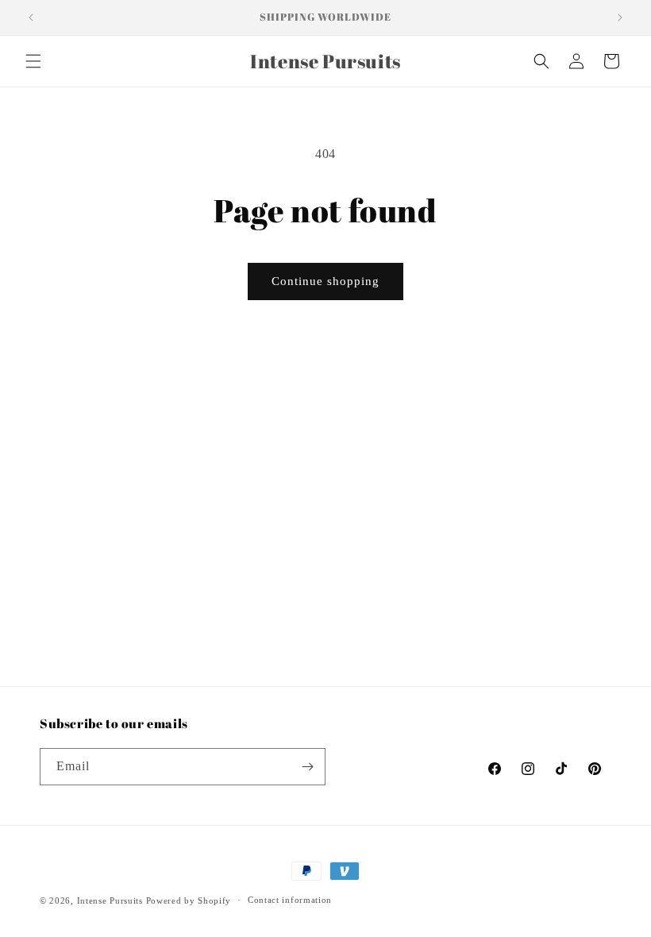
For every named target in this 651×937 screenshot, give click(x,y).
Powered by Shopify (189, 900)
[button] (33, 61)
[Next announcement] (620, 17)
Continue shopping (325, 281)
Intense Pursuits (110, 900)
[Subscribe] (307, 766)
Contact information (290, 899)
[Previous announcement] (30, 17)
